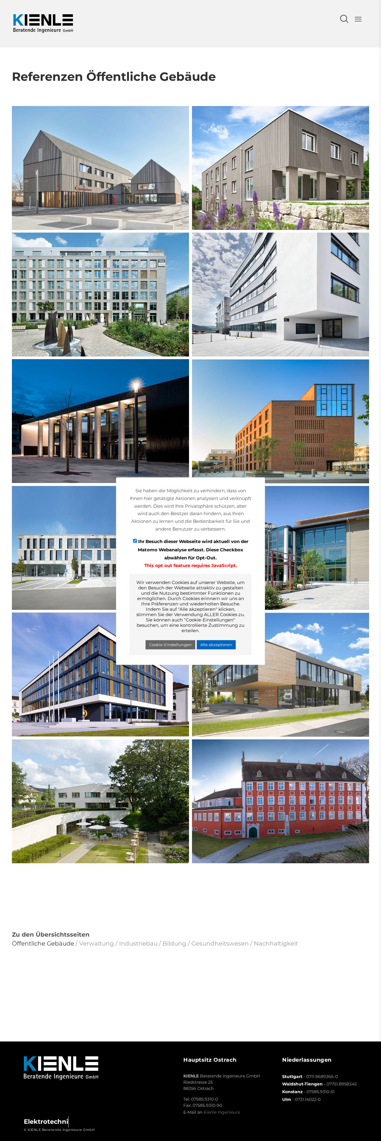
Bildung (174, 943)
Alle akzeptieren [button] (216, 644)
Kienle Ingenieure (222, 1112)
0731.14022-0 (308, 1099)
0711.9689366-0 (322, 1076)
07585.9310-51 (321, 1091)
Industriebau (138, 943)
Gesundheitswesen (220, 943)
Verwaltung (96, 943)
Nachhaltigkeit (276, 943)
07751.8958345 (342, 1084)
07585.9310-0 (204, 1099)
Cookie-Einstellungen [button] (170, 644)
